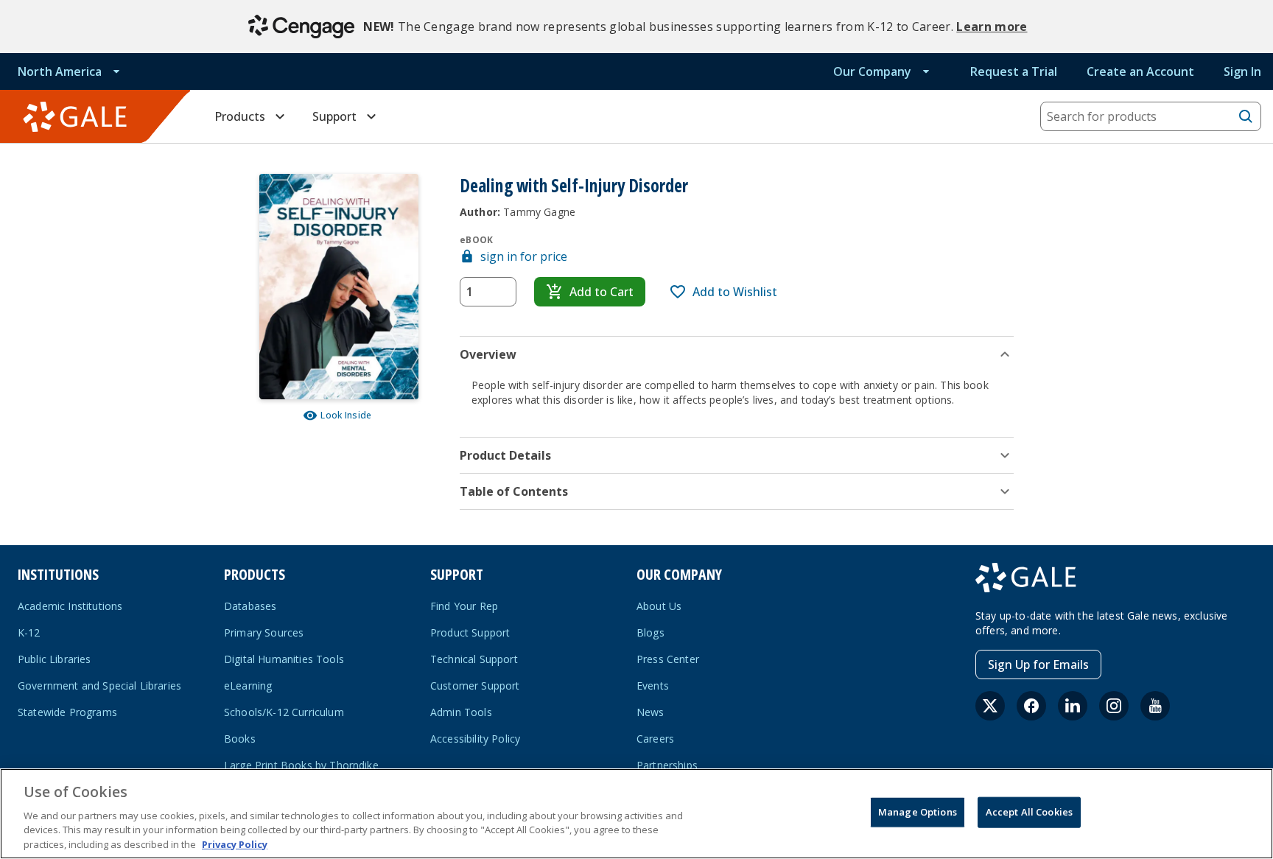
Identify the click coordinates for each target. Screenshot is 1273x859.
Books (240, 739)
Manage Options (917, 811)
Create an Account (1140, 71)
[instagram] (1114, 705)
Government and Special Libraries (99, 686)
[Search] (1245, 116)
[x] (990, 705)
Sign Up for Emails (1038, 664)
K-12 (29, 632)
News (650, 712)
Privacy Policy (234, 843)
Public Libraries (54, 659)
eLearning (248, 686)
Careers (655, 739)
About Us (658, 606)
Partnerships (667, 765)
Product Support (470, 632)
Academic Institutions (70, 606)
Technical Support (474, 659)
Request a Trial (1013, 71)
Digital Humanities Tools (284, 659)
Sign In (1242, 71)
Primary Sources (264, 632)
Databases (250, 606)
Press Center (667, 659)
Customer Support (475, 686)
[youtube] (1155, 705)
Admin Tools (461, 712)
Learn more (991, 26)
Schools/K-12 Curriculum (284, 712)
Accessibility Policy (475, 739)
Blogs (650, 632)
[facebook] (1031, 705)
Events (652, 686)
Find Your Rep (464, 606)
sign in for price (523, 256)
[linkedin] (1072, 705)
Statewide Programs (67, 712)
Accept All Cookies (1029, 811)
